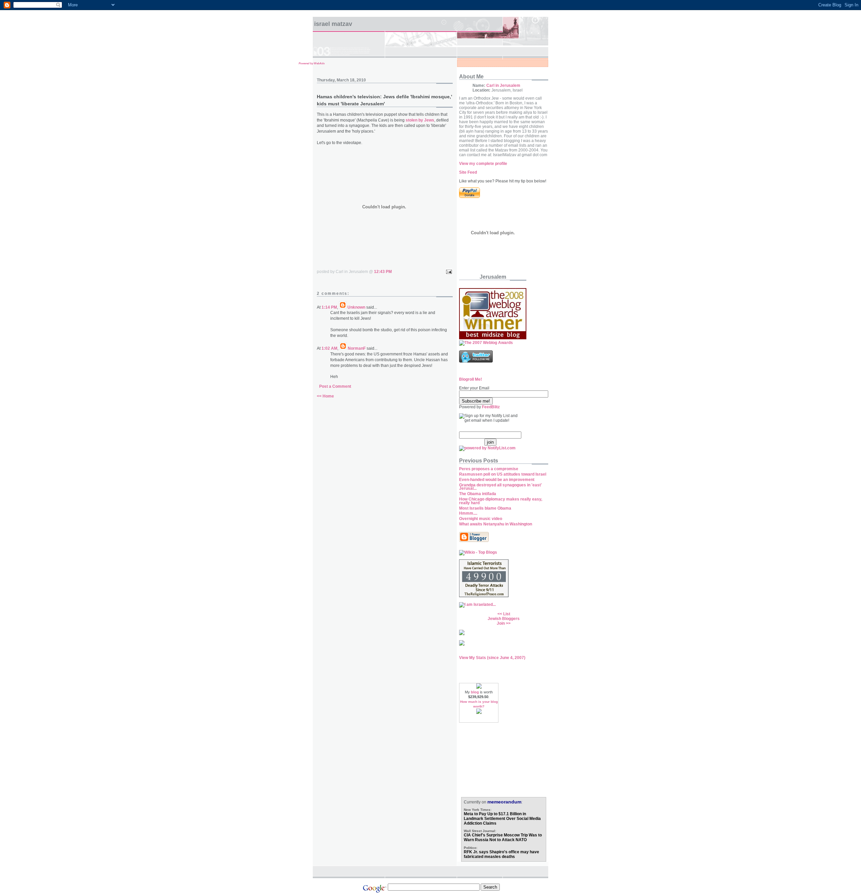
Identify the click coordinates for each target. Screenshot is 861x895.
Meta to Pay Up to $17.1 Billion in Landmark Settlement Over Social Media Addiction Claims (502, 819)
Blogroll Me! (470, 379)
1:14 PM (329, 307)
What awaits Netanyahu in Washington (495, 524)
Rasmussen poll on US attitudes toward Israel (502, 474)
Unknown (356, 307)
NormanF (357, 348)
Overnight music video (480, 518)
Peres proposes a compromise (488, 469)
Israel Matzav (333, 24)
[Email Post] (448, 271)
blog (475, 692)
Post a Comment (335, 386)
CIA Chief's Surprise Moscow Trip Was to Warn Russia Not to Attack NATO (503, 837)
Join (501, 623)
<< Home (325, 396)
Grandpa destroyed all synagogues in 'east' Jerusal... (500, 487)
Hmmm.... (468, 513)
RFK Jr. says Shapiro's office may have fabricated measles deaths (501, 854)
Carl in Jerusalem (503, 85)
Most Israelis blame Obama (485, 508)
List (506, 614)
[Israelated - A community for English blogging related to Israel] (477, 604)
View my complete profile (483, 163)
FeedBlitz (491, 407)
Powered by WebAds (312, 63)
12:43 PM (383, 271)
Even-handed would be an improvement (496, 479)
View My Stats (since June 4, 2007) (492, 657)
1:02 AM (329, 348)
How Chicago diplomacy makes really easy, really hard (500, 501)
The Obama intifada (477, 493)
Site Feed (468, 172)
